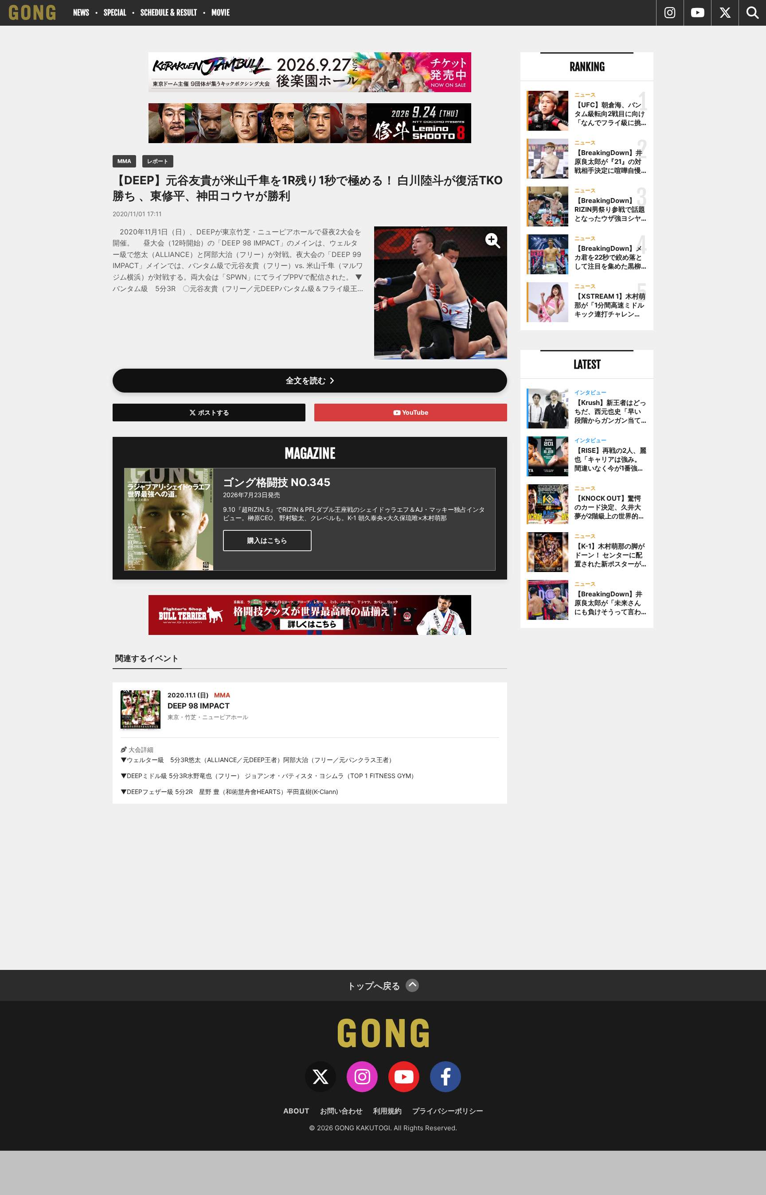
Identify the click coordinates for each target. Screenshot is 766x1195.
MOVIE (220, 12)
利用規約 (387, 1110)
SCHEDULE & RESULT (169, 12)
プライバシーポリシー (447, 1110)
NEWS (81, 12)
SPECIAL (115, 12)
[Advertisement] (310, 881)
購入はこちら (267, 540)
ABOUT (296, 1110)
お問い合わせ (341, 1110)
